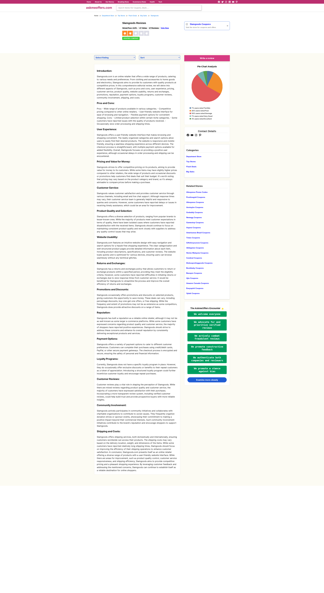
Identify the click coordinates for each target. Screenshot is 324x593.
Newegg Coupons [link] (194, 217)
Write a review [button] (207, 58)
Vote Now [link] (165, 28)
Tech (160, 2)
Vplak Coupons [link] (193, 293)
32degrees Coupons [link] (195, 248)
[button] (207, 314)
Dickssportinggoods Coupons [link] (199, 263)
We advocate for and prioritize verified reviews (207, 325)
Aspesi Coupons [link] (193, 228)
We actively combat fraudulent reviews (207, 337)
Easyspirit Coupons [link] (194, 288)
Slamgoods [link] (155, 16)
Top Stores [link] (121, 16)
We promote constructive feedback (207, 348)
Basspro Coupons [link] (194, 273)
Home (89, 2)
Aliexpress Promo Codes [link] (197, 192)
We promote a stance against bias (207, 370)
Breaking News (123, 2)
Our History (110, 2)
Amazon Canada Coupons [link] (197, 283)
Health (152, 2)
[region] (216, 40)
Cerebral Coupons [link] (194, 258)
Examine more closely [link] (207, 380)
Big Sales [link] (143, 16)
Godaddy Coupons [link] (194, 212)
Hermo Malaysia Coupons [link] (197, 253)
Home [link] (96, 16)
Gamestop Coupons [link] (195, 222)
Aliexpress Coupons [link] (195, 202)
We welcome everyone (207, 314)
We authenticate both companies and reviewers (207, 359)
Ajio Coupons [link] (192, 278)
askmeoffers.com (99, 7)
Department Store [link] (108, 16)
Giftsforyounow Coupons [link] (197, 243)
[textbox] (158, 7)
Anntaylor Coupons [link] (194, 207)
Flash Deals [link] (133, 16)
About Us (98, 2)
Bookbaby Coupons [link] (195, 268)
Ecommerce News (139, 2)
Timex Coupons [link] (193, 238)
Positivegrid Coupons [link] (195, 197)
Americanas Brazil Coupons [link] (198, 233)
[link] (106, 33)
